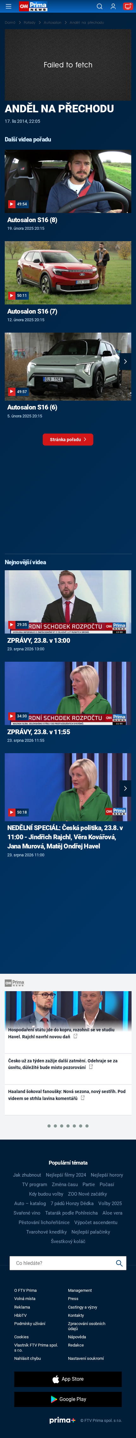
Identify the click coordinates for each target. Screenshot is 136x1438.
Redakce (76, 1345)
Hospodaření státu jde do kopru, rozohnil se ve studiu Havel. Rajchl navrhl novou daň (61, 1033)
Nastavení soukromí (86, 1358)
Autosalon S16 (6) (32, 407)
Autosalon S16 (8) (32, 220)
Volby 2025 (110, 1203)
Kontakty (76, 1315)
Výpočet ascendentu (95, 1222)
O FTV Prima (25, 1290)
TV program (34, 1184)
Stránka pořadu (66, 439)
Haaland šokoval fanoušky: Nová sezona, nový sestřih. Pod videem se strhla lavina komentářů (67, 1095)
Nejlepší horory (107, 1175)
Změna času (65, 1184)
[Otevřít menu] (8, 6)
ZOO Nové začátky (87, 1194)
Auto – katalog (30, 1203)
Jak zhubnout (27, 1175)
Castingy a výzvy (82, 1307)
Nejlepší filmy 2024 (66, 1175)
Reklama (22, 1307)
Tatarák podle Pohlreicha (71, 1213)
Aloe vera (112, 1213)
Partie (89, 1184)
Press (73, 1298)
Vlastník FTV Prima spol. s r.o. (36, 1347)
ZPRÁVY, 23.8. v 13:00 (38, 640)
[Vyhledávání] (99, 6)
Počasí (107, 1184)
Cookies (21, 1337)
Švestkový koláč (68, 1241)
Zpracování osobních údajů (86, 1326)
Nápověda (77, 1337)
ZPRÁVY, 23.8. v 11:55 (38, 732)
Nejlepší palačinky (90, 1232)
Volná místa (24, 1298)
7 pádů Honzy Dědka (72, 1203)
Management (80, 1290)
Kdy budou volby (46, 1194)
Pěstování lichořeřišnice (44, 1222)
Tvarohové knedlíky (46, 1232)
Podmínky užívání (29, 1323)
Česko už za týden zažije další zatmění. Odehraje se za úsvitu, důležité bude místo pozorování (63, 1064)
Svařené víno (27, 1213)
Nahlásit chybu (27, 1358)
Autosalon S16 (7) (32, 311)
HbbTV (20, 1315)
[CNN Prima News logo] (33, 6)
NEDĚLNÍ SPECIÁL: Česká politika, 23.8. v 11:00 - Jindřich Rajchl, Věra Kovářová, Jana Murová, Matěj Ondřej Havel (65, 837)
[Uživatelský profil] (113, 6)
